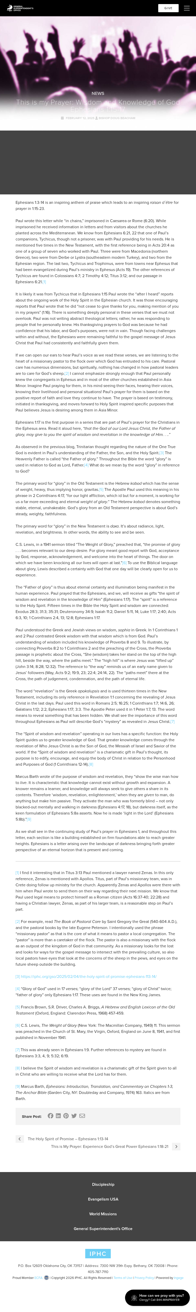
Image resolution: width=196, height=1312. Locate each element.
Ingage (178, 1277)
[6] (124, 563)
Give (168, 8)
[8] (91, 764)
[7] (172, 721)
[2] (67, 373)
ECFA (38, 1277)
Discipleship (103, 1184)
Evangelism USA (103, 1199)
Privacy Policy (144, 1277)
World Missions (103, 1214)
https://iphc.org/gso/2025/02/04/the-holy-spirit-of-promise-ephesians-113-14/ (89, 976)
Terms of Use (123, 1277)
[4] (86, 465)
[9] (29, 819)
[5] (101, 489)
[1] (44, 282)
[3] (162, 453)
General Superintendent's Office (103, 1229)
